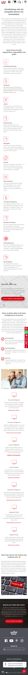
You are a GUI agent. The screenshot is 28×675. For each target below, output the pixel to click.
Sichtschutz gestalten (13, 433)
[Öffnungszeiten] (26, 339)
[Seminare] (26, 343)
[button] (3, 672)
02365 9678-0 (16, 90)
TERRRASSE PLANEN (13, 410)
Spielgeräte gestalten (13, 522)
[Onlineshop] (26, 335)
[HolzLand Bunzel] (3, 2)
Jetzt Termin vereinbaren (13, 298)
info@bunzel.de (12, 92)
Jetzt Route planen (14, 621)
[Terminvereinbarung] (26, 328)
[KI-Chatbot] (26, 346)
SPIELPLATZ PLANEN (13, 545)
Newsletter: (14, 646)
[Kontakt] (26, 332)
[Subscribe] (23, 649)
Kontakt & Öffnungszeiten (14, 659)
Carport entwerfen (13, 455)
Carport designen (13, 477)
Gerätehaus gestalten (13, 500)
